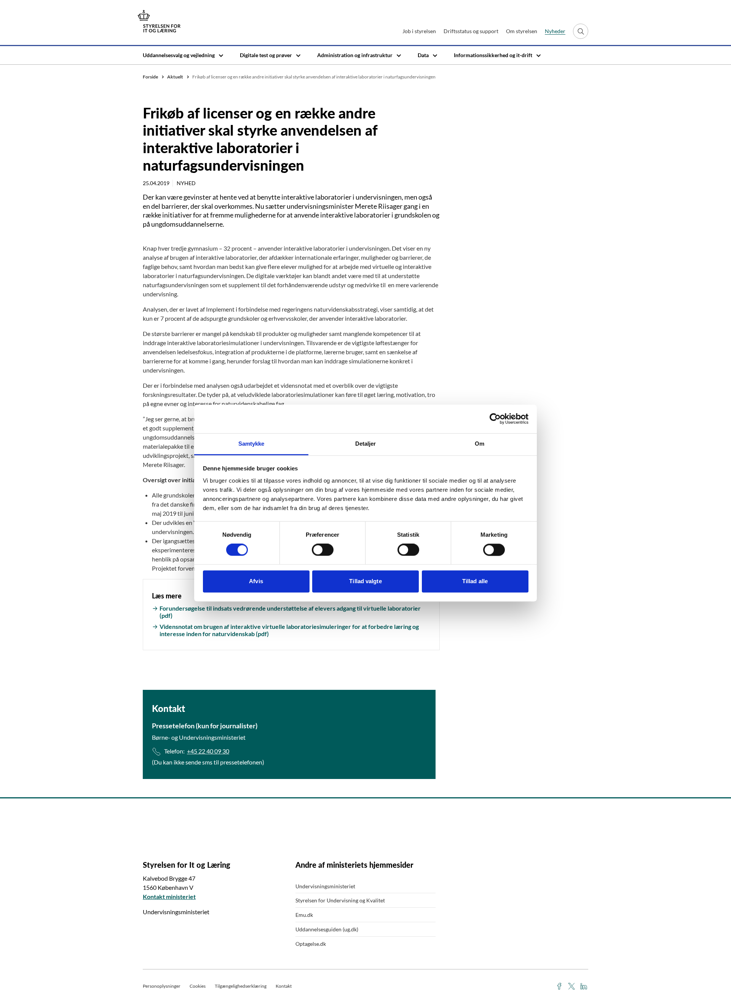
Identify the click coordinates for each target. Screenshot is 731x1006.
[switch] (323, 550)
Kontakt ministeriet (169, 896)
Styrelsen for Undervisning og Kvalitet (340, 900)
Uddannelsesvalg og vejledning (179, 55)
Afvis (256, 581)
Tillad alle (475, 581)
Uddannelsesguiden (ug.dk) (326, 929)
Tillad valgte (365, 581)
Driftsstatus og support (471, 31)
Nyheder (555, 31)
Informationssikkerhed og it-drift (493, 55)
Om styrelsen (521, 31)
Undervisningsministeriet (325, 886)
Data (423, 55)
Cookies (198, 986)
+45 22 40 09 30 (208, 751)
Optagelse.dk (310, 943)
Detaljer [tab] (365, 443)
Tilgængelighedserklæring (241, 986)
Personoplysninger (161, 986)
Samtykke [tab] (251, 443)
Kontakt (284, 986)
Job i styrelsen (419, 31)
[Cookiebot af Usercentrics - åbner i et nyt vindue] (495, 418)
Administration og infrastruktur (355, 55)
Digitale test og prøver (266, 55)
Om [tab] (479, 443)
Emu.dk (304, 915)
